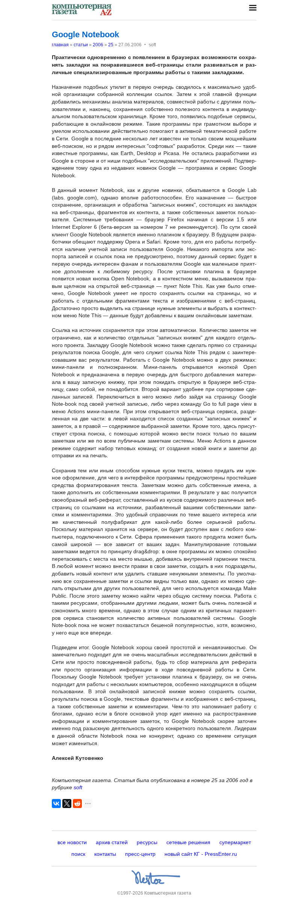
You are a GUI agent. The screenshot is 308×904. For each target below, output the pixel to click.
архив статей (112, 842)
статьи (81, 44)
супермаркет (235, 842)
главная (60, 44)
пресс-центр (140, 854)
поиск (78, 854)
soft (78, 787)
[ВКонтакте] (56, 803)
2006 (98, 44)
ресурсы (147, 842)
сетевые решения (188, 842)
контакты (105, 854)
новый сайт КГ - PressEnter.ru (201, 854)
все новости (72, 842)
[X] (66, 803)
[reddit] (77, 803)
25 (110, 44)
